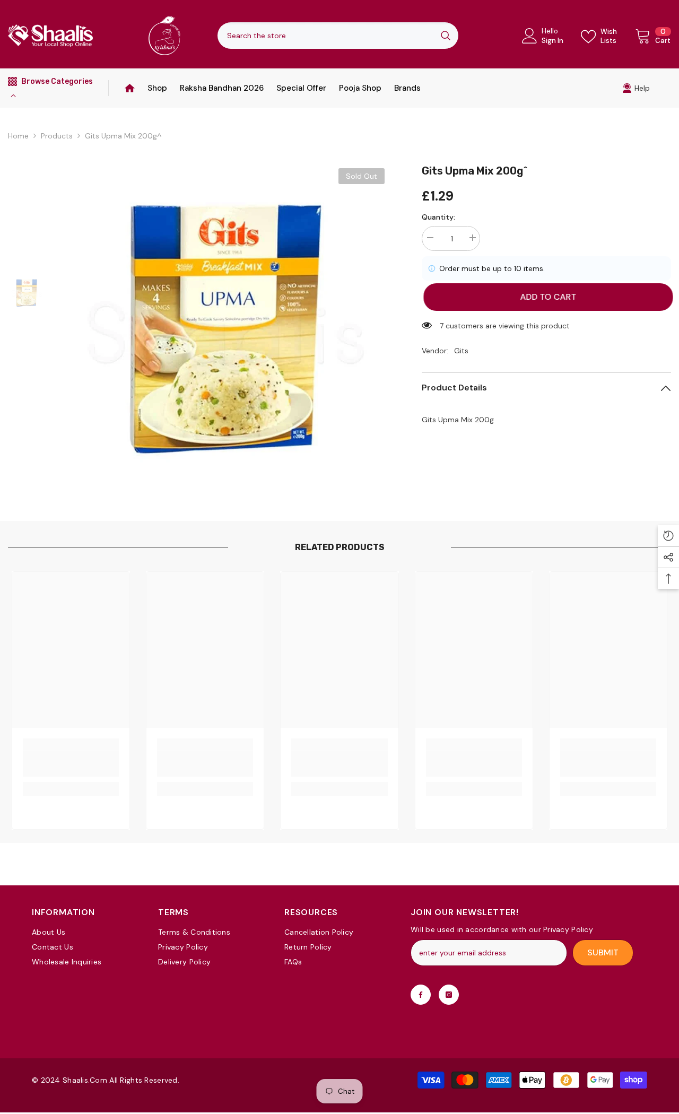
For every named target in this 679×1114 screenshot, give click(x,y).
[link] (636, 88)
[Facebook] (421, 995)
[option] (225, 327)
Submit (603, 952)
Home (18, 136)
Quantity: (438, 217)
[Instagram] (449, 995)
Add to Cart (546, 296)
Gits (461, 350)
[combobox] (325, 35)
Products (57, 136)
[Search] (337, 35)
